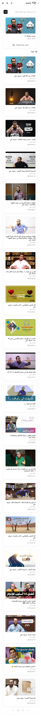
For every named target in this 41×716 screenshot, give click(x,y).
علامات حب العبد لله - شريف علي (25, 108)
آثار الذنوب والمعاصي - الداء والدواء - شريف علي (22, 306)
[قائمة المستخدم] (12, 3)
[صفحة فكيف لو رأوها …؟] (20, 392)
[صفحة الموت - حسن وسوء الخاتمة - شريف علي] (20, 128)
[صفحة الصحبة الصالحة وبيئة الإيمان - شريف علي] (20, 160)
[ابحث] (6, 12)
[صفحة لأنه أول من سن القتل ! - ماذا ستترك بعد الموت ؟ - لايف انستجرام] (20, 457)
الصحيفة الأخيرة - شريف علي (26, 698)
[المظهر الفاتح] (3, 3)
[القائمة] (38, 3)
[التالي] (12, 710)
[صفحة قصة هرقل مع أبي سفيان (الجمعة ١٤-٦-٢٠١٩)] (20, 361)
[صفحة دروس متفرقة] (25, 36)
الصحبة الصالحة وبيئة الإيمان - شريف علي (22, 171)
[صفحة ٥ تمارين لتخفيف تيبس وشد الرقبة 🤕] (20, 655)
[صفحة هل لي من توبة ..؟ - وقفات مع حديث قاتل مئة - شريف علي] (20, 260)
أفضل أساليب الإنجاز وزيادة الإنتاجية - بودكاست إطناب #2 (23, 602)
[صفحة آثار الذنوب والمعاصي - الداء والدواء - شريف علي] (20, 294)
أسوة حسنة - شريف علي (28, 635)
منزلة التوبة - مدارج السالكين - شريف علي (23, 569)
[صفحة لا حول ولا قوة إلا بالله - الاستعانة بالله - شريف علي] (20, 491)
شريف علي (33, 78)
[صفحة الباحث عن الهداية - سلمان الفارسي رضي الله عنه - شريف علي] (20, 327)
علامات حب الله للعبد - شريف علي (25, 76)
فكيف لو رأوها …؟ (30, 404)
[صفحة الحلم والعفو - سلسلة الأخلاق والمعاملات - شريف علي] (20, 424)
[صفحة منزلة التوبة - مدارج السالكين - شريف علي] (20, 558)
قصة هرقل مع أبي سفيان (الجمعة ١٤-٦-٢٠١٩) (22, 372)
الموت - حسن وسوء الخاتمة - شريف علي (23, 139)
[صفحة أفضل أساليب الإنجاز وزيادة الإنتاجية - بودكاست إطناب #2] (20, 590)
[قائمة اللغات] (7, 3)
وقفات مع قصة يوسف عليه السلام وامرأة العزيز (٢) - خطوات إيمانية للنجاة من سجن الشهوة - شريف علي (21, 238)
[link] (28, 710)
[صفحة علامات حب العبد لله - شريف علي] (20, 96)
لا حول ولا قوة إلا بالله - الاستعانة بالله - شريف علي (21, 503)
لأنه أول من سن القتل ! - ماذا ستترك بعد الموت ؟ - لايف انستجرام (21, 470)
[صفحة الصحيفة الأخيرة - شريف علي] (20, 687)
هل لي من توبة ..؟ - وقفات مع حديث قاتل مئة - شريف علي (21, 272)
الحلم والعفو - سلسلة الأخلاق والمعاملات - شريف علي (22, 436)
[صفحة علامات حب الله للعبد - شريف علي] (20, 64)
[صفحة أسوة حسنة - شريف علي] (20, 623)
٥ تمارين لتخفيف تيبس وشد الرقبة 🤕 (23, 666)
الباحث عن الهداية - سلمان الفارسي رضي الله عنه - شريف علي (22, 339)
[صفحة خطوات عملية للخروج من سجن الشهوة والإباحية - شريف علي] (20, 191)
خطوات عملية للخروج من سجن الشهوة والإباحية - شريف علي (23, 204)
